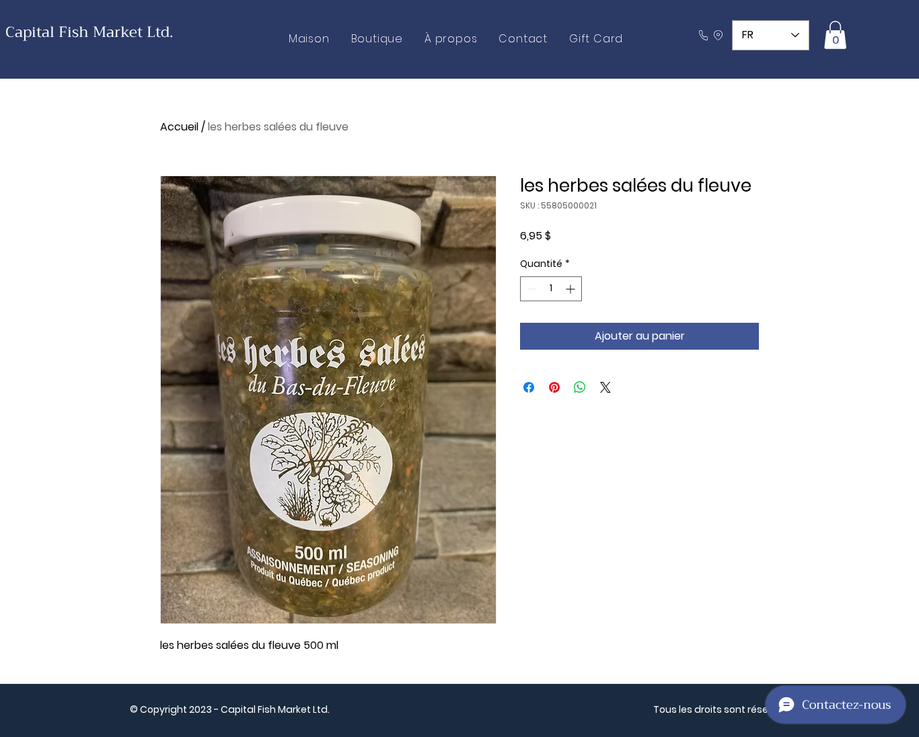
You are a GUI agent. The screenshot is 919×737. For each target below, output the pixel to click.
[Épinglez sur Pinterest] (554, 387)
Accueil (179, 126)
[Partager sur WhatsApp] (580, 387)
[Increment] (571, 289)
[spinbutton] (551, 289)
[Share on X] (605, 387)
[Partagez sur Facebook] (529, 387)
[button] (835, 35)
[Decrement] (530, 289)
